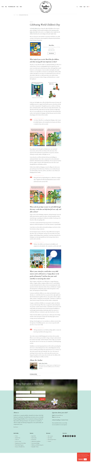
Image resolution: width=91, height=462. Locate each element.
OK (85, 459)
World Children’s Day (35, 28)
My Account (50, 436)
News (17, 6)
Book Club (34, 436)
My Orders (50, 437)
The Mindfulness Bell (11, 6)
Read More (40, 368)
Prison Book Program (19, 445)
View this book (51, 53)
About (21, 6)
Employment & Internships (20, 443)
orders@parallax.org (59, 415)
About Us (17, 439)
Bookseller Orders (35, 446)
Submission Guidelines (36, 441)
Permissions (34, 439)
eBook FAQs (17, 437)
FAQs (16, 436)
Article (31, 21)
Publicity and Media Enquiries (37, 445)
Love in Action (18, 441)
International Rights (35, 443)
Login (84, 6)
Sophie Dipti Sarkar (51, 49)
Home (3, 6)
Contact (49, 441)
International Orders (52, 439)
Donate (81, 6)
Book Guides (34, 437)
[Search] (77, 6)
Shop (6, 6)
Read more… (16, 427)
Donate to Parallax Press (20, 446)
